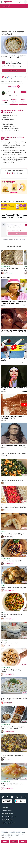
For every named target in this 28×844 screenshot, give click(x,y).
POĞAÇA (3, 531)
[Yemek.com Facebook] (21, 797)
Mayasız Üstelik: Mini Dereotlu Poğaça (13, 587)
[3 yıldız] (12, 173)
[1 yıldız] (7, 173)
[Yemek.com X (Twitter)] (17, 797)
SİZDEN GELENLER (5, 266)
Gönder (18, 233)
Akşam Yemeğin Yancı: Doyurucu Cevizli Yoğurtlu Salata (14, 699)
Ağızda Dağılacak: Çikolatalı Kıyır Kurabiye (11, 670)
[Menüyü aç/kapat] (2, 2)
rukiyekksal (9, 92)
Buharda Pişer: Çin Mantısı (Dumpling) (9, 269)
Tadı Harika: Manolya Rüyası (10, 643)
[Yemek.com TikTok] (7, 797)
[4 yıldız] (15, 173)
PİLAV (2, 505)
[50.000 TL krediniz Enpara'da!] (14, 206)
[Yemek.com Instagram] (3, 797)
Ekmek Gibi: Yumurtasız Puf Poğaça (12, 534)
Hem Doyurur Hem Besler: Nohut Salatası (11, 615)
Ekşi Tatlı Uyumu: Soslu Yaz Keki (11, 561)
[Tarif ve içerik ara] (19, 2)
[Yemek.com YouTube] (12, 797)
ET (1, 753)
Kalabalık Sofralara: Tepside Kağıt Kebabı (12, 756)
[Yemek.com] (8, 2)
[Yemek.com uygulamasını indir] (7, 801)
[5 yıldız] (17, 173)
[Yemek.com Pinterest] (25, 797)
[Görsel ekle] (26, 225)
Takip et (23, 91)
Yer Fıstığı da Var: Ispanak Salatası (12, 480)
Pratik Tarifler (5, 6)
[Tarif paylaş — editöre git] (14, 186)
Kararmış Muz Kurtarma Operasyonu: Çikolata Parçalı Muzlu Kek (13, 727)
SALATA (3, 478)
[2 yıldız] (10, 173)
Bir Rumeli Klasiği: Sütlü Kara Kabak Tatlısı (12, 784)
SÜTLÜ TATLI (4, 640)
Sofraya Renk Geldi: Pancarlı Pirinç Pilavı (14, 507)
